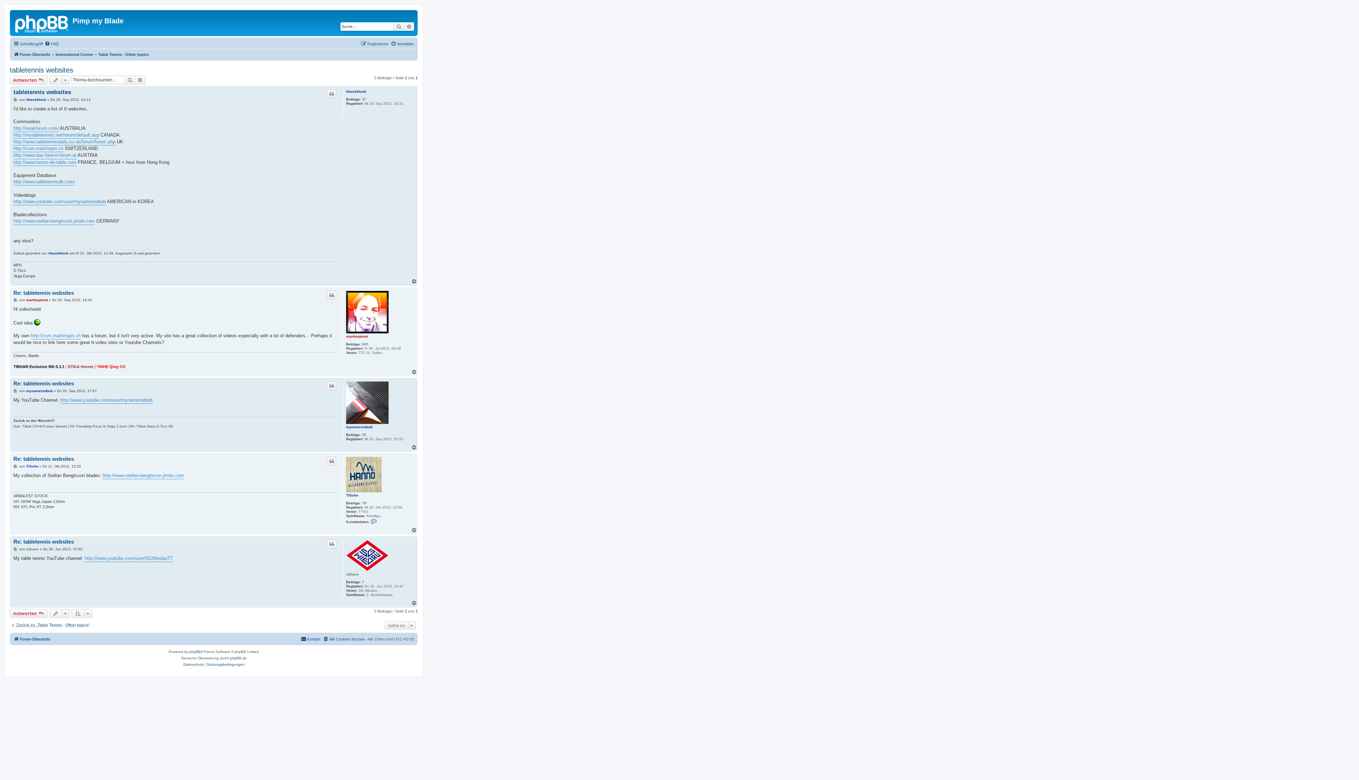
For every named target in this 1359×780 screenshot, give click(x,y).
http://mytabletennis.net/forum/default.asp (56, 135)
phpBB (195, 652)
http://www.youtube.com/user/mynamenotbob (59, 201)
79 (364, 503)
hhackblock (356, 91)
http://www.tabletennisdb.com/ (44, 181)
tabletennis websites (41, 70)
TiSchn (352, 495)
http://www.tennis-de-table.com (44, 162)
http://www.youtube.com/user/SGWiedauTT (129, 558)
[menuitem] (52, 44)
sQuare (352, 574)
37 (364, 99)
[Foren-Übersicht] (42, 23)
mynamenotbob (359, 427)
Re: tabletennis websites (43, 293)
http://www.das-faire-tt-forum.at (44, 155)
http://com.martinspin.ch (38, 148)
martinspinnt (357, 336)
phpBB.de (238, 658)
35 (364, 435)
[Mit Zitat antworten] (331, 94)
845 (365, 344)
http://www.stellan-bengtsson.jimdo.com (54, 221)
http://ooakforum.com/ (36, 128)
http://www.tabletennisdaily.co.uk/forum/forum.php (64, 141)
